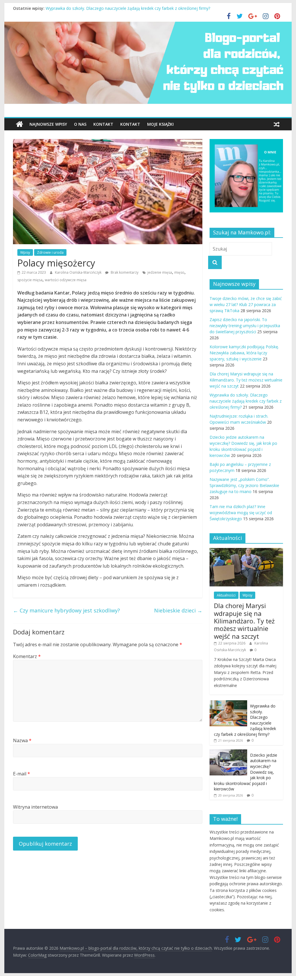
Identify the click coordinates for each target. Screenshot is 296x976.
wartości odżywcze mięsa (65, 279)
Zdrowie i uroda (50, 252)
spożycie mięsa (29, 279)
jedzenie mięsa (159, 272)
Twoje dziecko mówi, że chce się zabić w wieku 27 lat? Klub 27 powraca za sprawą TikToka (246, 304)
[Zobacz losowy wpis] (276, 124)
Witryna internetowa (35, 807)
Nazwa (22, 740)
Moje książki (160, 124)
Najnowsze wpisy (48, 124)
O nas (80, 124)
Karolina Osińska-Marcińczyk (78, 272)
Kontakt (103, 124)
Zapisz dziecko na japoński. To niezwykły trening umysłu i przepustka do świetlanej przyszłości (245, 325)
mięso (179, 272)
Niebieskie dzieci (178, 610)
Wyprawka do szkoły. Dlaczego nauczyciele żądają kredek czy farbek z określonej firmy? (246, 401)
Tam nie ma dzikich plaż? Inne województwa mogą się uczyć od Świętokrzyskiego (241, 512)
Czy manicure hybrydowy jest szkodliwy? (66, 610)
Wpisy (25, 252)
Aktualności (226, 595)
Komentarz (27, 656)
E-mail (21, 774)
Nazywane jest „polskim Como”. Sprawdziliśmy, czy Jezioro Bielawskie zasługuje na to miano (244, 485)
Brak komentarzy (124, 272)
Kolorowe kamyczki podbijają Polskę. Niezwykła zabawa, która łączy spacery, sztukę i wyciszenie (244, 353)
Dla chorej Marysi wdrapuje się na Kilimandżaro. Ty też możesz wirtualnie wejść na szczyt (130, 8)
